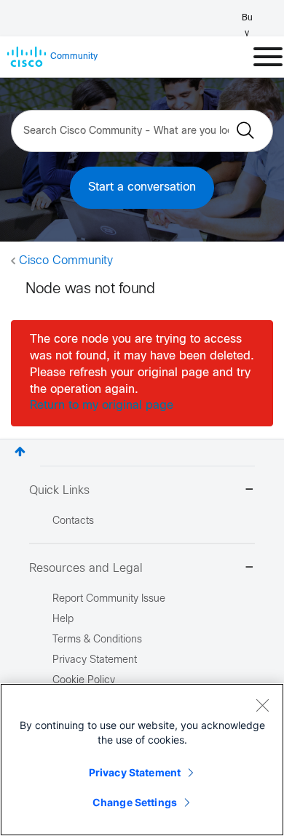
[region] (142, 759)
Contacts (73, 521)
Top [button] (20, 451)
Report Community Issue (108, 599)
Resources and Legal (86, 568)
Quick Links (59, 490)
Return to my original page (101, 405)
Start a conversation (142, 187)
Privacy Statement (135, 772)
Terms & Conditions (97, 640)
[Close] (262, 705)
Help (63, 619)
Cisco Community (66, 260)
